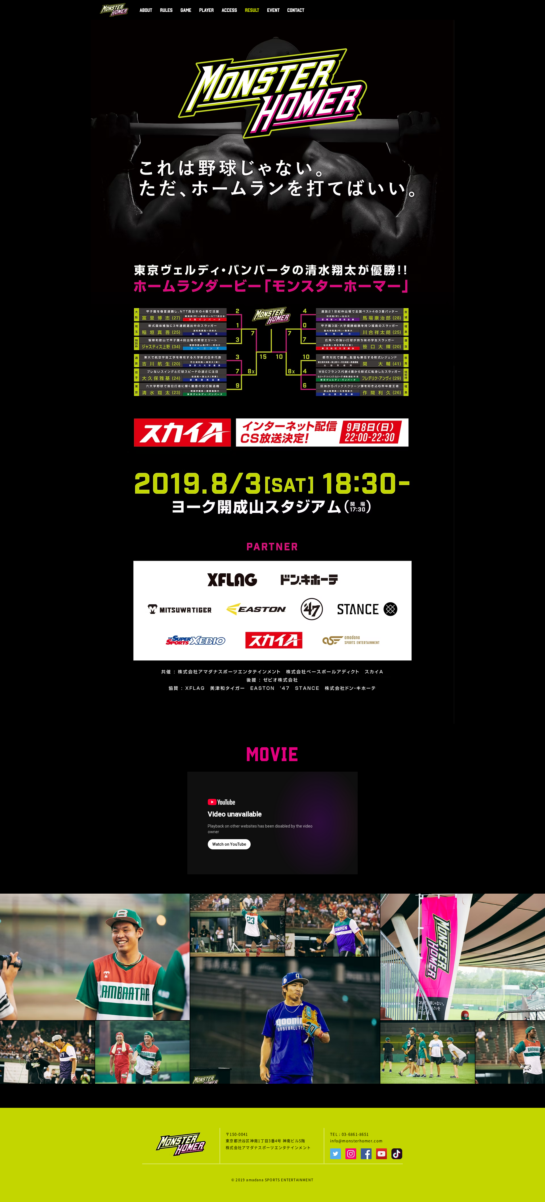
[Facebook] (366, 1153)
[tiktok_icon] (396, 1153)
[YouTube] (381, 1153)
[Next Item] (534, 989)
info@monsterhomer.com (356, 1141)
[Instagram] (350, 1153)
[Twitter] (335, 1153)
